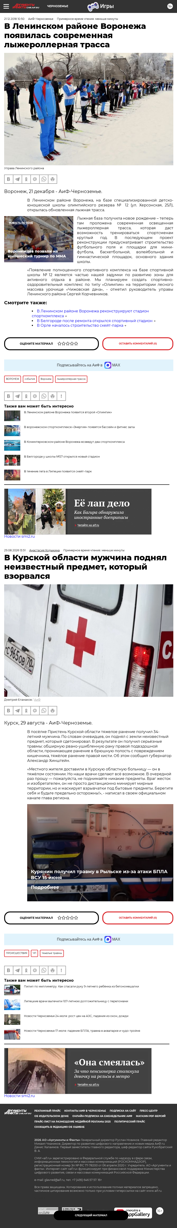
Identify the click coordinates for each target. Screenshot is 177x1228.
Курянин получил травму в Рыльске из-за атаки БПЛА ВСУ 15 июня (99, 874)
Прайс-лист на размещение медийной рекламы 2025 (72, 1121)
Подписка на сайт (123, 1110)
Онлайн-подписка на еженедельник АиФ (102, 1116)
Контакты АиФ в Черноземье (85, 1110)
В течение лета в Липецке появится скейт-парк (58, 471)
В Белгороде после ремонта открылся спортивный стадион (95, 321)
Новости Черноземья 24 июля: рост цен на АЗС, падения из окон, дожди (76, 1016)
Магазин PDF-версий (150, 1116)
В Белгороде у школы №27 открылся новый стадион (62, 456)
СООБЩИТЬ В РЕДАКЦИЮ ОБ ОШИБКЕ (59, 1126)
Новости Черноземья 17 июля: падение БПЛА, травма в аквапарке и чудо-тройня (82, 1030)
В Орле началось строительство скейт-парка (80, 325)
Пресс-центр (148, 1110)
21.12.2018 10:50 (14, 19)
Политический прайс (129, 1121)
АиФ (37, 699)
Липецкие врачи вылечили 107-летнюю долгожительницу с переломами (76, 1001)
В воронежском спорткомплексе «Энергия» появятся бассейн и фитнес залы (79, 427)
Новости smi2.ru (19, 536)
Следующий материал (91, 1215)
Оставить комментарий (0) (138, 343)
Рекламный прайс (47, 1110)
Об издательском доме (51, 1116)
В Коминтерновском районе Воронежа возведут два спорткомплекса (74, 442)
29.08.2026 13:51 (15, 550)
